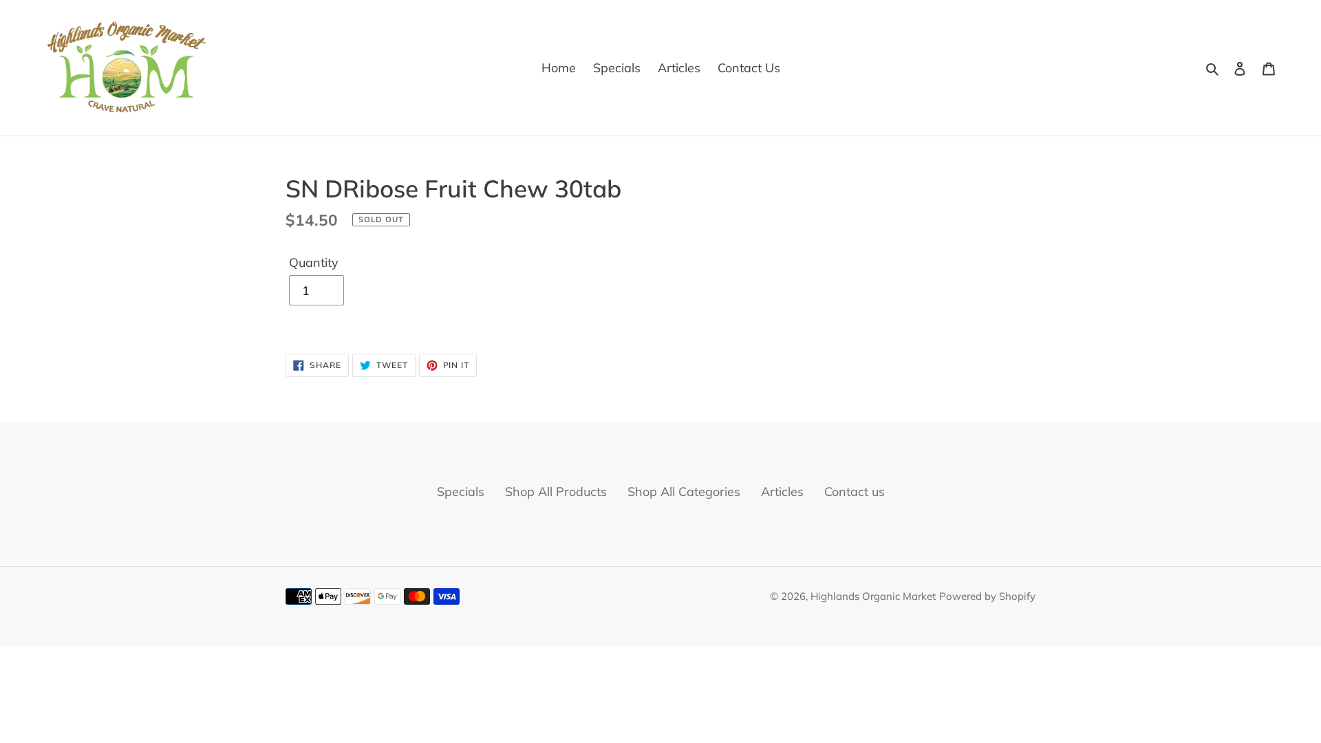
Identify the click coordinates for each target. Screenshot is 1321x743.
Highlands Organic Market (873, 596)
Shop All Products (556, 491)
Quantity (314, 262)
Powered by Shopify (987, 596)
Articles (782, 491)
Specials (460, 491)
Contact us (854, 491)
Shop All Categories (683, 491)
